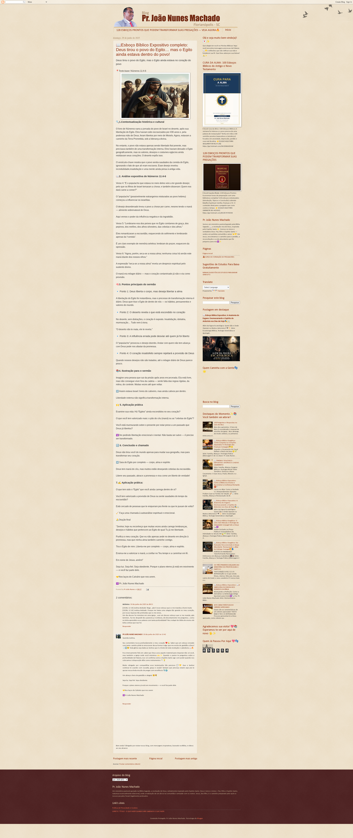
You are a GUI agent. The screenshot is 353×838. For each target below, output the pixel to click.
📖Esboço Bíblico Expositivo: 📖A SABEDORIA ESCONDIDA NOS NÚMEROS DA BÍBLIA (227, 587)
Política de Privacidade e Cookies (125, 808)
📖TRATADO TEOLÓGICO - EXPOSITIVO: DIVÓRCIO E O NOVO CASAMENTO (226, 463)
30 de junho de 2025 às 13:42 (154, 634)
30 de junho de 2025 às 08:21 (141, 604)
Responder (127, 626)
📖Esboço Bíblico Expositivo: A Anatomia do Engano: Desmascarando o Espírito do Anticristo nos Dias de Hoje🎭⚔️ (221, 318)
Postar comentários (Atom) (129, 764)
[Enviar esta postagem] (147, 589)
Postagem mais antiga (186, 758)
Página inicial (155, 758)
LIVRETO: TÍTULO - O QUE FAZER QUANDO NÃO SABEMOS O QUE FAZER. (138, 811)
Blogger (200, 818)
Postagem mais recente (125, 758)
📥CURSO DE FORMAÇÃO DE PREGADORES (218, 257)
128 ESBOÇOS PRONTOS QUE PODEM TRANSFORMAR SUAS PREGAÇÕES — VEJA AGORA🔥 (168, 30)
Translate (221, 291)
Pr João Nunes (129, 589)
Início (228, 30)
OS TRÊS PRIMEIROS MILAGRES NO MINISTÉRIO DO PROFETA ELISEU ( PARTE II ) (226, 567)
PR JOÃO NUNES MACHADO (133, 634)
